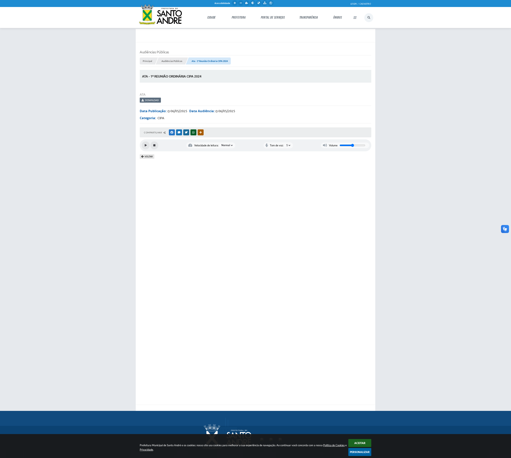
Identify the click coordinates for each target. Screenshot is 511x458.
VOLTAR (149, 156)
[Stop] (154, 145)
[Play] (146, 145)
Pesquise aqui (368, 17)
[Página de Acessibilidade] (270, 3)
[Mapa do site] (264, 3)
